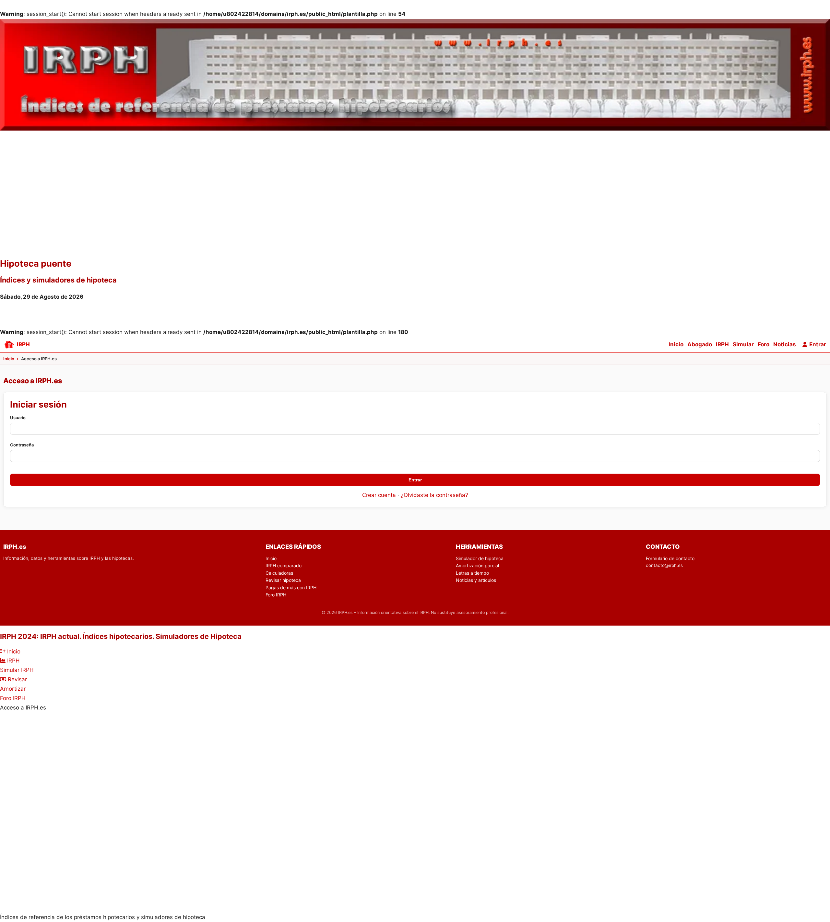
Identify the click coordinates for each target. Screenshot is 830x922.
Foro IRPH (276, 594)
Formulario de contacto (670, 558)
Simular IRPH (17, 670)
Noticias (784, 344)
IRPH (722, 344)
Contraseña (22, 444)
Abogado (699, 344)
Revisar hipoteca (283, 580)
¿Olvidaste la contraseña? (434, 495)
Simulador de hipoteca (480, 558)
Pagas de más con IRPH (291, 587)
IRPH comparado (284, 565)
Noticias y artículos (476, 580)
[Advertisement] (415, 206)
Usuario (18, 417)
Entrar (415, 479)
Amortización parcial (477, 565)
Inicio (676, 344)
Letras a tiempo (472, 573)
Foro (763, 344)
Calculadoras (279, 573)
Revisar (16, 679)
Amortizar (13, 689)
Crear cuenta (379, 495)
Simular (743, 344)
